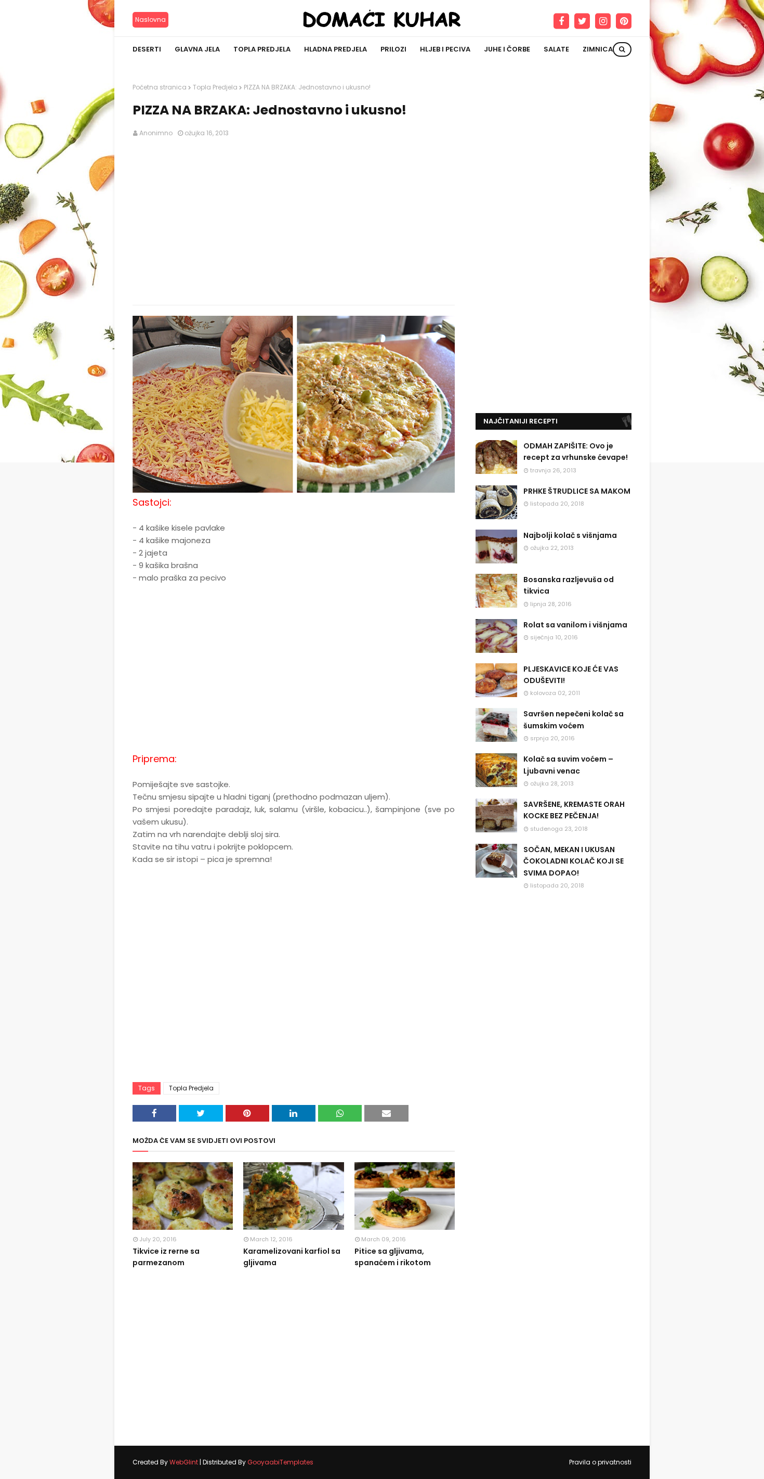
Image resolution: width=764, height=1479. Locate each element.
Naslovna (150, 19)
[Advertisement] (294, 221)
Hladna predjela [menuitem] (335, 49)
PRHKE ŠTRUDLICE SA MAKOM (576, 491)
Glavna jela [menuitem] (197, 49)
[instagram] (603, 21)
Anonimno (156, 132)
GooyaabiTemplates (280, 1462)
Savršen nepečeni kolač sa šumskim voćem (573, 719)
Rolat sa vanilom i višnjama (575, 625)
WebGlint (183, 1462)
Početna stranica (160, 87)
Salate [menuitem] (556, 49)
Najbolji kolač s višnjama (570, 535)
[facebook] (561, 21)
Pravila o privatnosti (600, 1462)
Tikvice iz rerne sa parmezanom (166, 1257)
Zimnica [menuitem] (598, 49)
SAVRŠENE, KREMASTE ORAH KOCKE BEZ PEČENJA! (574, 810)
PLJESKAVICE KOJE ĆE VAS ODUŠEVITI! (570, 675)
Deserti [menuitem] (147, 49)
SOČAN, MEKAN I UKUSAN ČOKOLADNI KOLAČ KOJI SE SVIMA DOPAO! (573, 861)
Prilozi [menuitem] (393, 49)
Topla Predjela (215, 87)
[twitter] (582, 21)
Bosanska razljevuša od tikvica (568, 585)
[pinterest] (623, 21)
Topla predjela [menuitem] (262, 49)
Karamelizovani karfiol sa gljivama (291, 1257)
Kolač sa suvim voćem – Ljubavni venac (568, 765)
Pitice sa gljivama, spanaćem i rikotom (392, 1257)
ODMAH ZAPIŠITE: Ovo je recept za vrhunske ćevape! (575, 451)
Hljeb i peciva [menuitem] (445, 49)
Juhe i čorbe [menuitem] (507, 49)
